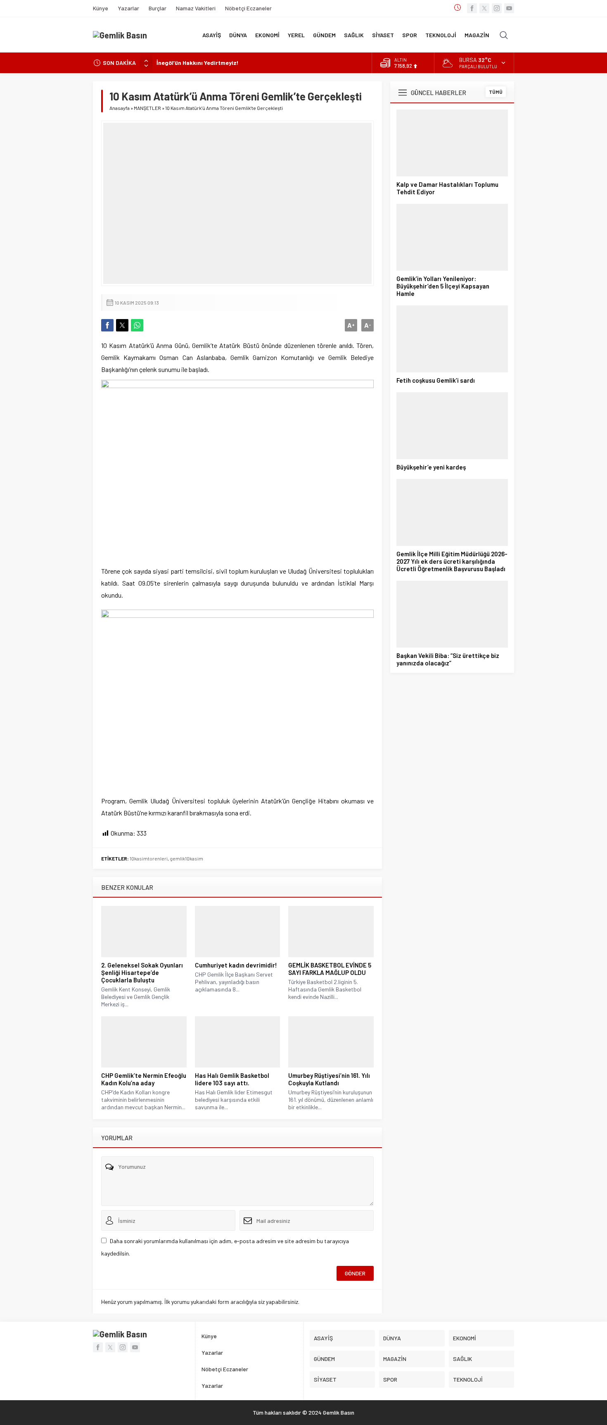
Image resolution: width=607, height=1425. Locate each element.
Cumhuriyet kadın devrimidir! (236, 965)
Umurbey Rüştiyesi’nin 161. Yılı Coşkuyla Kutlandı (329, 1079)
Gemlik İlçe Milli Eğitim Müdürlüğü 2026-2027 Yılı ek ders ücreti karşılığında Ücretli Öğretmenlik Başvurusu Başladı (451, 561)
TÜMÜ (496, 92)
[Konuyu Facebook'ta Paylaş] (107, 325)
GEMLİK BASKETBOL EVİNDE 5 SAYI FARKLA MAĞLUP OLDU (329, 968)
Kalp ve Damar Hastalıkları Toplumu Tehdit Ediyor (447, 188)
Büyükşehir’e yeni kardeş (431, 467)
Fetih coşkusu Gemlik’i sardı (435, 380)
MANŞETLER (147, 108)
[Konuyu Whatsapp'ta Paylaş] (137, 325)
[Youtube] (509, 8)
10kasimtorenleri (149, 858)
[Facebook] (472, 8)
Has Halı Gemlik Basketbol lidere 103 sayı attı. (232, 1079)
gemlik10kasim (186, 858)
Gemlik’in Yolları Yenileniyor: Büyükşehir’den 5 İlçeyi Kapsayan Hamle (442, 286)
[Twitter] (484, 8)
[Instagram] (497, 8)
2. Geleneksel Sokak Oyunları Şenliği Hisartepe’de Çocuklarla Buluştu (142, 972)
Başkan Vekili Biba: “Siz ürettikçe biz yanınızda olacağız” (447, 659)
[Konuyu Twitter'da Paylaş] (122, 325)
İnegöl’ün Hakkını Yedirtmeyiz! (197, 62)
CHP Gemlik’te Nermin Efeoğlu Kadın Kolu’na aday (143, 1079)
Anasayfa (119, 108)
